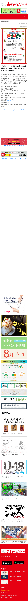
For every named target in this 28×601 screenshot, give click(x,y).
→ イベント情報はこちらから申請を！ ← (14, 145)
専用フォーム (10, 100)
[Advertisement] (14, 229)
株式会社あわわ (5, 590)
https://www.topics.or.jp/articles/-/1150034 (12, 110)
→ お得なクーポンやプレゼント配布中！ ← (14, 158)
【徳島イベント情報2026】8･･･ (17, 571)
